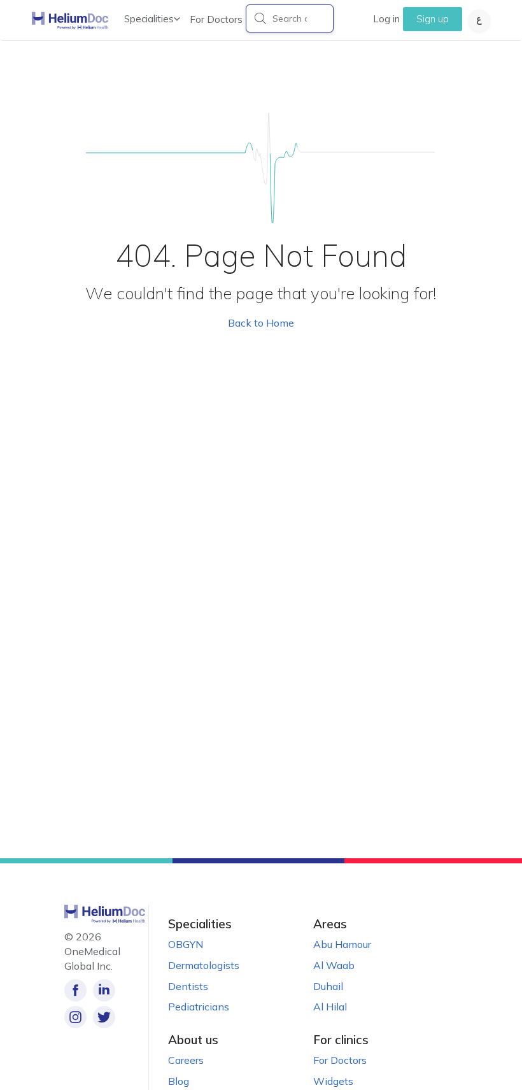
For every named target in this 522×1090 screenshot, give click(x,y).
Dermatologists (203, 965)
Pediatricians (198, 1006)
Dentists (188, 986)
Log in (386, 19)
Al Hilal (330, 1006)
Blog (178, 1081)
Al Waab (334, 965)
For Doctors (216, 19)
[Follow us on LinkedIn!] (104, 990)
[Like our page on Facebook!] (75, 990)
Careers (186, 1060)
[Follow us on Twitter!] (104, 1017)
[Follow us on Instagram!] (75, 1017)
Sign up (432, 19)
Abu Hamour (342, 944)
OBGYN (185, 944)
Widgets (333, 1081)
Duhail (328, 986)
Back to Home (261, 322)
